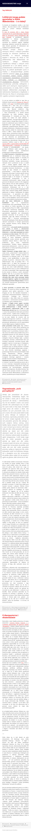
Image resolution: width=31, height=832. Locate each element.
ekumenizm (13, 825)
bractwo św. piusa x (22, 379)
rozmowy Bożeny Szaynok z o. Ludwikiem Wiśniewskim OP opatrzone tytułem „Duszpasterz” (15, 624)
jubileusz (14, 380)
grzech (8, 608)
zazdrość (11, 609)
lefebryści (4, 382)
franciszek (10, 380)
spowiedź (16, 382)
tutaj (12, 104)
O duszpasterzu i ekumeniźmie (10, 616)
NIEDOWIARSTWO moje (11, 3)
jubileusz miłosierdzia (21, 380)
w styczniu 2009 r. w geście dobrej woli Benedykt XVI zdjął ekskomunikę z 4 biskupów (15, 143)
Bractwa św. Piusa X (22, 102)
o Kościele (14, 379)
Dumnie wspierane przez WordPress (9, 830)
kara (11, 608)
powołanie (4, 609)
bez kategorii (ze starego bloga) (19, 607)
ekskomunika (5, 380)
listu (22, 662)
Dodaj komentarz (7, 383)
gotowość (4, 608)
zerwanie (15, 609)
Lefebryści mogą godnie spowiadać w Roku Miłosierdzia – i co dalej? (14, 19)
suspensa (20, 382)
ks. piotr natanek (15, 608)
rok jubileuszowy (10, 382)
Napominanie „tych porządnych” (11, 389)
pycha (8, 609)
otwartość (25, 608)
